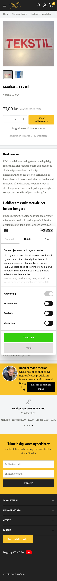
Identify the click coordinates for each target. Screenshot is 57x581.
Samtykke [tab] (10, 239)
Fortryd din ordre (18, 539)
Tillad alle (28, 337)
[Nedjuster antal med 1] (6, 118)
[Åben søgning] (38, 5)
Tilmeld (28, 483)
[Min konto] (44, 5)
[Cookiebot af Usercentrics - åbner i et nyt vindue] (40, 230)
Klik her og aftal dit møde (41, 386)
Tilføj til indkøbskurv (41, 120)
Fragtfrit (16, 128)
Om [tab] (47, 239)
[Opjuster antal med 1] (23, 118)
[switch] (48, 303)
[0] (51, 5)
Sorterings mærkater (41, 14)
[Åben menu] (4, 5)
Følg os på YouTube (13, 552)
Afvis (28, 348)
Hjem (5, 14)
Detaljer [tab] (28, 239)
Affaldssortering (20, 14)
